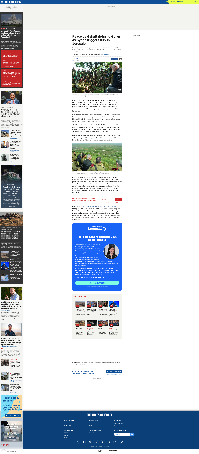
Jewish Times (67, 423)
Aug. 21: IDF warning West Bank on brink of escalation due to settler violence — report (15, 364)
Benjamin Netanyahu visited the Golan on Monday (100, 206)
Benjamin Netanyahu (106, 362)
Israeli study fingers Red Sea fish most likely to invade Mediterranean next (91, 332)
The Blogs (66, 433)
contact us (91, 433)
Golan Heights (97, 362)
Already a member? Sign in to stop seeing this (97, 286)
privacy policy (92, 423)
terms (117, 202)
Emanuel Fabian (11, 118)
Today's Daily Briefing (11, 399)
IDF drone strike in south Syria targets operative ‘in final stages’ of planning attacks (15, 133)
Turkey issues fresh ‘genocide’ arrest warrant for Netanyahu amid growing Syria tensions (15, 145)
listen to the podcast (14, 415)
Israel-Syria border (116, 362)
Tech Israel (67, 428)
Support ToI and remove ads (191, 2)
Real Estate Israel (68, 430)
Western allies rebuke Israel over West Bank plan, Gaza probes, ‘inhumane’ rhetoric (16, 277)
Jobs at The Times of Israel (95, 430)
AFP (11, 161)
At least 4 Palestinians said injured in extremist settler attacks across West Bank (11, 34)
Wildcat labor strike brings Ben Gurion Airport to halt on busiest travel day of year (102, 331)
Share (115, 59)
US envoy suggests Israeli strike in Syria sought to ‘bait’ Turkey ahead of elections (10, 113)
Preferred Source (104, 54)
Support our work (97, 283)
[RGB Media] (100, 451)
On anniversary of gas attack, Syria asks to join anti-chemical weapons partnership (15, 157)
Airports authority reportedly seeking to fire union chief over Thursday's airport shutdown (10, 55)
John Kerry (75, 364)
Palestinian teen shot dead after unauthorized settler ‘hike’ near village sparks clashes (11, 341)
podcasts (66, 435)
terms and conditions (94, 420)
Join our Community (176, 2)
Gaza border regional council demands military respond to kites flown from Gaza (11, 83)
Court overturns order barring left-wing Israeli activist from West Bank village (15, 387)
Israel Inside (90, 362)
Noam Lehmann (13, 271)
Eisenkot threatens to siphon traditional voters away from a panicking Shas (113, 331)
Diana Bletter (12, 195)
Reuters (13, 270)
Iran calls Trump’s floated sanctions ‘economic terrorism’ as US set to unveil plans (102, 312)
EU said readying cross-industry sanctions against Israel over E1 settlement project (80, 312)
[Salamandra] (113, 450)
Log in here (118, 374)
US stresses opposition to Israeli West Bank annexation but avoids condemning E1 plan (79, 332)
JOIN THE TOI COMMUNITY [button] (114, 371)
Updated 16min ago (10, 28)
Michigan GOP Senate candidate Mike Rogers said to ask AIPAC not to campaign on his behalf (11, 305)
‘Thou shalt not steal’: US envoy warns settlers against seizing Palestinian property (113, 312)
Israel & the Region (82, 362)
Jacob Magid (5, 240)
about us (91, 425)
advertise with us (93, 428)
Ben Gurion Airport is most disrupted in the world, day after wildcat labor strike (91, 312)
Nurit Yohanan (18, 270)
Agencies (13, 150)
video (65, 438)
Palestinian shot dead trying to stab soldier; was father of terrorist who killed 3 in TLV (16, 375)
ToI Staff (76, 58)
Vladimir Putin (82, 364)
